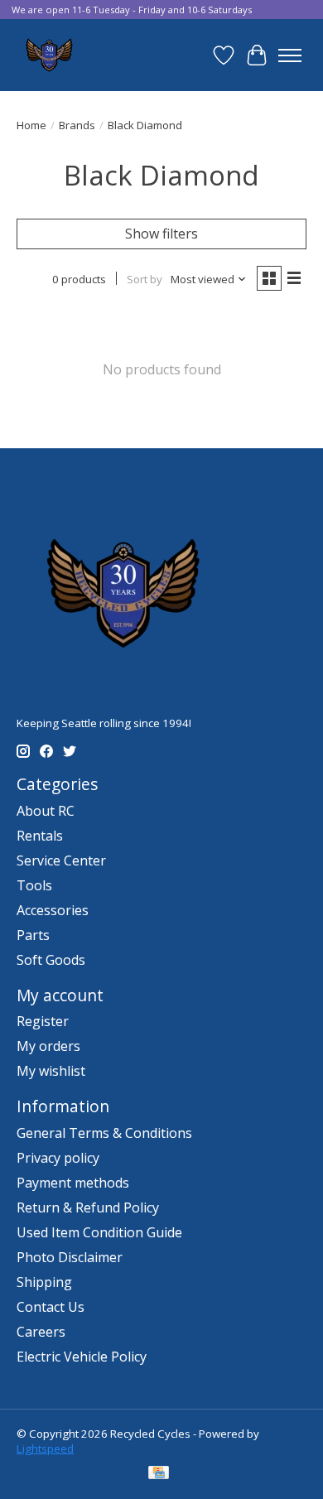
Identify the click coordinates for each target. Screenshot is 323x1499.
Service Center (61, 860)
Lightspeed (45, 1448)
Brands (77, 125)
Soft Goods (51, 960)
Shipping (44, 1282)
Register (43, 1021)
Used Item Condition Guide (99, 1232)
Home (31, 125)
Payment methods (73, 1183)
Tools (34, 885)
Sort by (144, 279)
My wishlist (51, 1071)
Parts (33, 935)
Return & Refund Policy (88, 1207)
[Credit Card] (158, 1474)
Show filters (161, 233)
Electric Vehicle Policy (82, 1356)
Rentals (40, 836)
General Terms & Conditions (104, 1133)
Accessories (53, 910)
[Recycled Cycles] (48, 55)
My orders (48, 1046)
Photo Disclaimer (70, 1257)
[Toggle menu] (289, 55)
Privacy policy (58, 1158)
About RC (46, 811)
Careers (41, 1332)
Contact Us (50, 1307)
